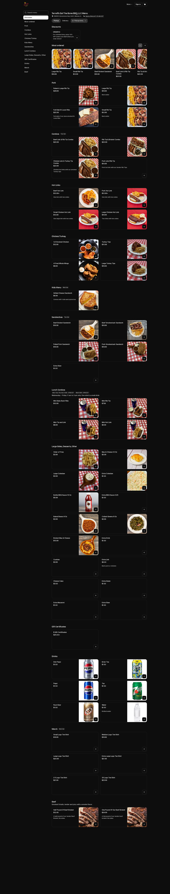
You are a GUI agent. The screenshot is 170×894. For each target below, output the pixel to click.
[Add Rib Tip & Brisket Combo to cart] (144, 154)
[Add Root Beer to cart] (96, 719)
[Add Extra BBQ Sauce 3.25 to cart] (144, 509)
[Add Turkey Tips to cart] (144, 256)
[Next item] (145, 45)
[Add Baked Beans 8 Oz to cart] (96, 531)
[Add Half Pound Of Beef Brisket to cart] (96, 824)
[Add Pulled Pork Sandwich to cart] (96, 358)
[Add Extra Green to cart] (144, 595)
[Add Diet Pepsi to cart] (96, 676)
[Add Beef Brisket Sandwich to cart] (111, 66)
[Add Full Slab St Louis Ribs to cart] (96, 124)
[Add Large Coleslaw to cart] (96, 488)
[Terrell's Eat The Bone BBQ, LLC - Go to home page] (26, 4)
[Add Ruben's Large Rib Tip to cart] (96, 103)
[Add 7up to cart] (144, 698)
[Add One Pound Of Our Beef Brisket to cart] (144, 824)
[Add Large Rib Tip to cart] (69, 66)
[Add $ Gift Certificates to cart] (96, 646)
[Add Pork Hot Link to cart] (144, 205)
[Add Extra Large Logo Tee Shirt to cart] (144, 770)
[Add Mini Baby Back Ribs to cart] (96, 415)
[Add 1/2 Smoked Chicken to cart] (96, 256)
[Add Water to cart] (144, 719)
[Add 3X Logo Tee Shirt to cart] (144, 792)
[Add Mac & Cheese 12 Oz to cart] (144, 466)
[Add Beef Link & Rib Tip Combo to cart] (133, 66)
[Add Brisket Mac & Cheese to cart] (96, 552)
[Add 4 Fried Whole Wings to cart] (96, 278)
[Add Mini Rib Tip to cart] (144, 415)
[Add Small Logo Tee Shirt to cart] (96, 749)
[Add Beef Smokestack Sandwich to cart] (144, 337)
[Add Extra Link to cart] (144, 574)
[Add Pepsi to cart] (96, 698)
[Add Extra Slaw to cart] (96, 380)
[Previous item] (140, 45)
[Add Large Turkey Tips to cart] (144, 278)
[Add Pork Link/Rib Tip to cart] (144, 175)
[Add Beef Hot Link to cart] (96, 205)
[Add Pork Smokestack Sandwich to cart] (144, 358)
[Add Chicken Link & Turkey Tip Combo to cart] (96, 175)
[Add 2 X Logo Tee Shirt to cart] (96, 792)
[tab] (56, 21)
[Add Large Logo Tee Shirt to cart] (96, 770)
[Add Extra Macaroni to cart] (96, 617)
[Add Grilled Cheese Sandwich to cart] (96, 307)
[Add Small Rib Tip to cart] (90, 66)
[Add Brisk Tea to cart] (144, 676)
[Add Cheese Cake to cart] (96, 595)
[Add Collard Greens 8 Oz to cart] (144, 531)
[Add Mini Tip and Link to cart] (96, 437)
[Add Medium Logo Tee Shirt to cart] (144, 749)
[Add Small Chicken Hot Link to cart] (96, 226)
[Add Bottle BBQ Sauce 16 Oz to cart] (96, 509)
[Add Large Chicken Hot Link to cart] (144, 226)
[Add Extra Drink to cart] (144, 552)
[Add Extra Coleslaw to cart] (144, 488)
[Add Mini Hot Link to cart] (144, 437)
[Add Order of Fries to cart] (96, 466)
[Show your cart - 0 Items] (145, 4)
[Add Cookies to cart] (96, 574)
